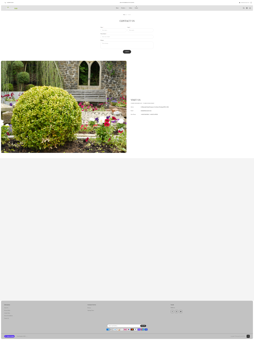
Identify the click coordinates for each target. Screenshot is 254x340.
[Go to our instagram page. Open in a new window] (176, 311)
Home (124, 14)
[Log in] (246, 8)
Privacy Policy (7, 310)
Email (129, 27)
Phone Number (103, 33)
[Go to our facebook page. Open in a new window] (172, 311)
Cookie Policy (7, 313)
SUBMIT (127, 51)
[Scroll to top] (248, 336)
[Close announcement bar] (251, 2)
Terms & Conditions (8, 315)
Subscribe (143, 325)
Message (102, 40)
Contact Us (6, 318)
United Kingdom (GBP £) (21, 336)
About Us (6, 308)
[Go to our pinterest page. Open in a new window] (180, 311)
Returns (89, 308)
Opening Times (91, 310)
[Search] (243, 8)
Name (102, 27)
